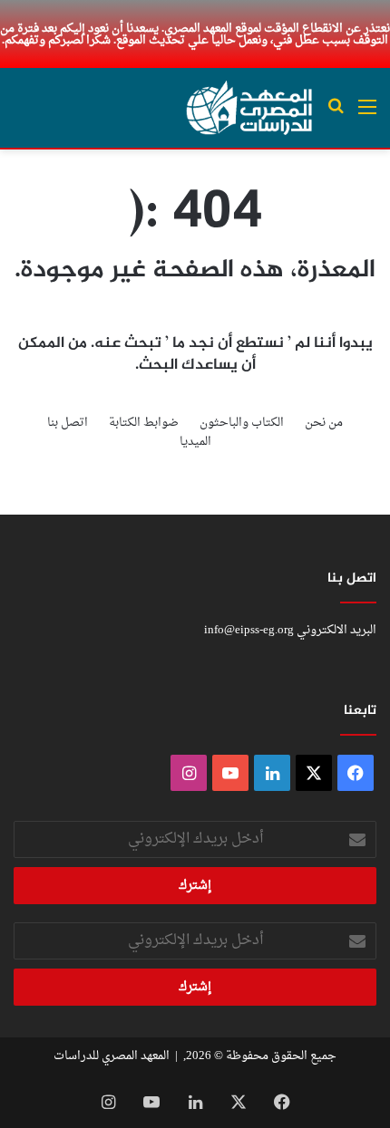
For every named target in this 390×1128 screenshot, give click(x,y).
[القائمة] (367, 114)
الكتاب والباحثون (242, 422)
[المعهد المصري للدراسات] (249, 108)
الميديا (195, 441)
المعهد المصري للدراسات (112, 1056)
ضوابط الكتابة (144, 422)
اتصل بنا (67, 422)
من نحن (324, 422)
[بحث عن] (336, 114)
